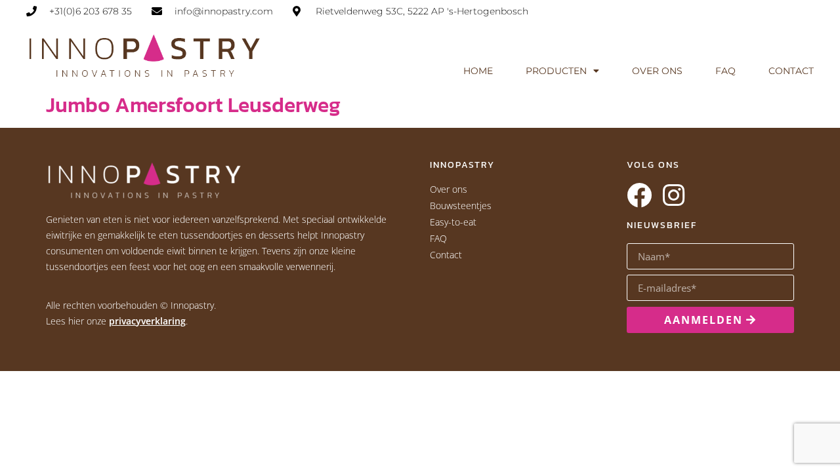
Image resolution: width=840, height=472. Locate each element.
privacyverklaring (147, 321)
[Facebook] (639, 195)
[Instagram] (673, 195)
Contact (791, 71)
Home (478, 71)
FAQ (725, 71)
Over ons (657, 71)
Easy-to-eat (453, 222)
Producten (556, 71)
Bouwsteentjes (461, 205)
